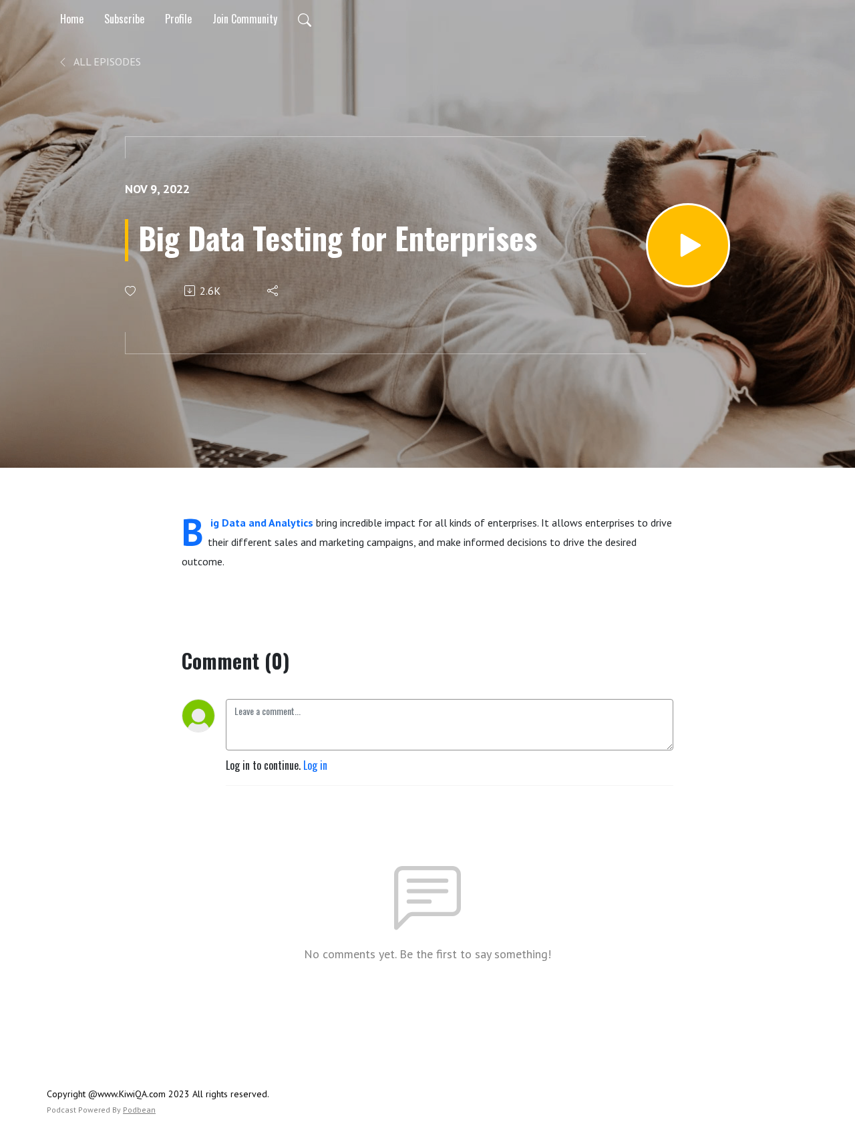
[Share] (273, 290)
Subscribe (124, 19)
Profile (178, 19)
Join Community (244, 19)
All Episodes (106, 61)
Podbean (139, 1110)
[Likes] (131, 291)
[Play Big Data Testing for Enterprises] (688, 245)
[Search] (305, 18)
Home (71, 19)
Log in (315, 765)
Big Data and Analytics (261, 522)
